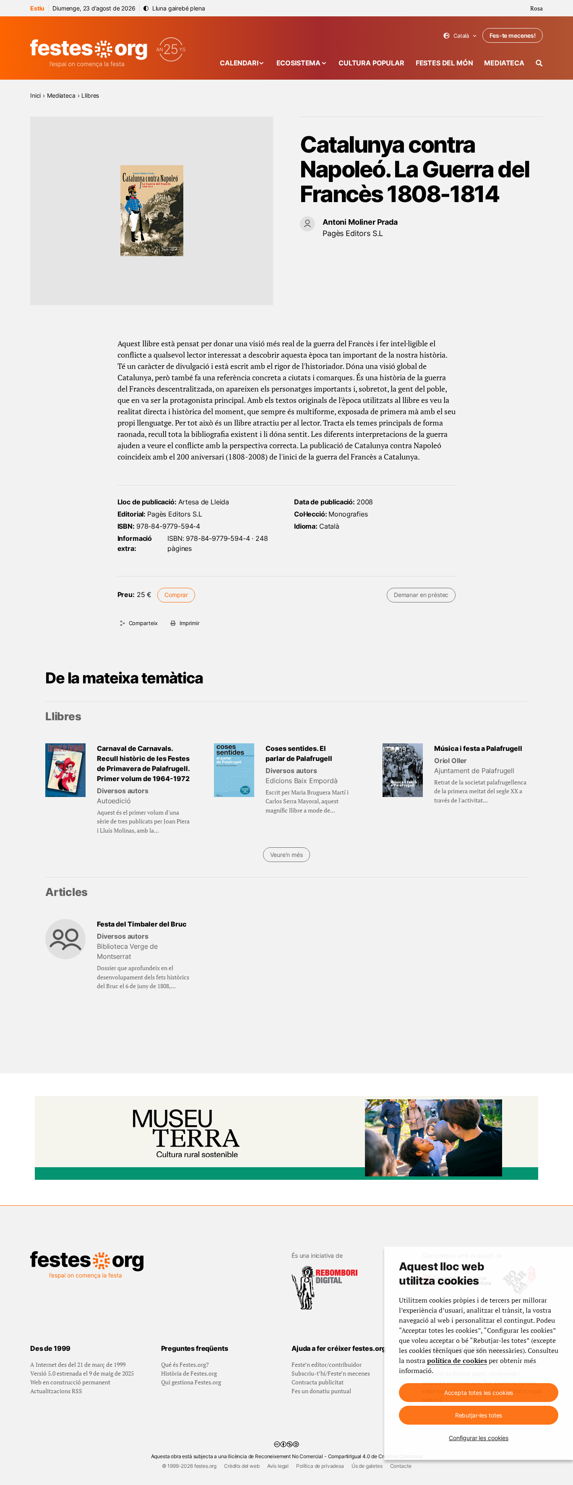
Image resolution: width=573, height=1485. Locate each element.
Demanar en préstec (421, 594)
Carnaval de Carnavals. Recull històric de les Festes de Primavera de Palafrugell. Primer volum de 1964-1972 (143, 763)
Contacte (401, 1466)
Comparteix (143, 623)
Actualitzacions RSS (56, 1391)
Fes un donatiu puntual (321, 1391)
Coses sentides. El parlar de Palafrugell (299, 753)
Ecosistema (298, 63)
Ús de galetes (367, 1466)
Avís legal (278, 1466)
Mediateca (504, 63)
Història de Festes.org (189, 1373)
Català (460, 36)
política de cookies (457, 1360)
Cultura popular (371, 63)
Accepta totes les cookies (478, 1392)
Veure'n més (286, 854)
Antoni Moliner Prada (360, 222)
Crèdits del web (242, 1466)
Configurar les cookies (478, 1437)
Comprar (176, 594)
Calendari (239, 63)
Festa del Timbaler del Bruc (142, 924)
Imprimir (190, 623)
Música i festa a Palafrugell (478, 748)
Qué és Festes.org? (185, 1364)
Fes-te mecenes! (513, 35)
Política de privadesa (320, 1466)
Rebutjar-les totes (478, 1415)
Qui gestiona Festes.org (191, 1382)
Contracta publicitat (318, 1382)
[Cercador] (539, 63)
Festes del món (444, 63)
